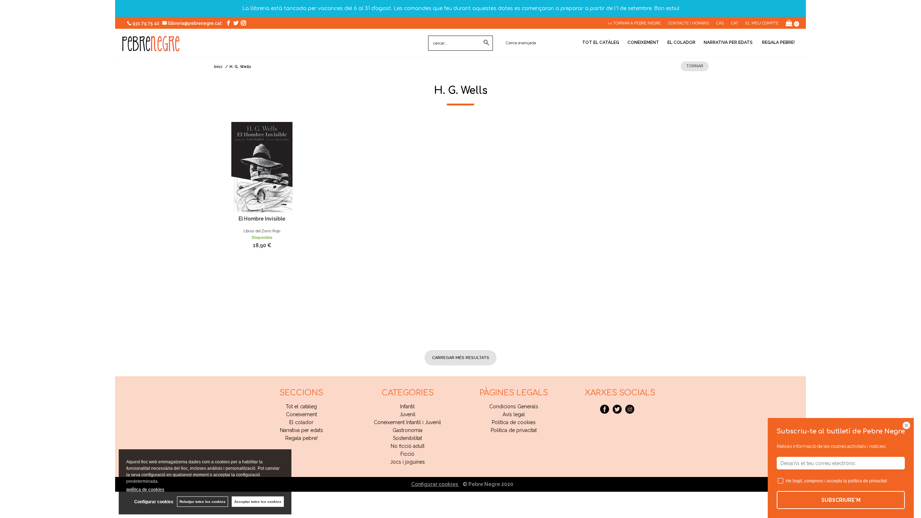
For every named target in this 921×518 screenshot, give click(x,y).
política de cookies (145, 489)
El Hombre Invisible (262, 219)
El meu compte (762, 23)
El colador (681, 42)
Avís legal (514, 414)
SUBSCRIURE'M (841, 500)
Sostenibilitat (407, 438)
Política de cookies (514, 422)
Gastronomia (407, 430)
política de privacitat (867, 480)
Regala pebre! (778, 42)
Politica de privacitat (514, 430)
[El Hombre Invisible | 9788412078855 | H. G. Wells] (261, 167)
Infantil (407, 406)
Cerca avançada (521, 42)
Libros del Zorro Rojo (262, 231)
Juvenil (407, 414)
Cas (720, 23)
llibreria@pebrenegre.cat (195, 23)
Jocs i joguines (407, 462)
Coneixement (643, 42)
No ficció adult (408, 446)
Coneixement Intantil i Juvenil (407, 422)
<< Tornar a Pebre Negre (634, 23)
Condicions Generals (513, 406)
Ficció (407, 454)
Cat (734, 23)
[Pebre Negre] (151, 47)
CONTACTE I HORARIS (688, 23)
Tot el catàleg (600, 42)
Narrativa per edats (728, 42)
